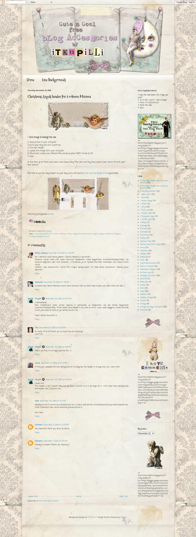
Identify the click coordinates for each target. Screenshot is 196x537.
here (52, 214)
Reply (37, 273)
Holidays (102, 234)
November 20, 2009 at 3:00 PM (58, 347)
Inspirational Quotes (148, 263)
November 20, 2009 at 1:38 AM (56, 282)
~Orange (143, 225)
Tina (36, 327)
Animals (143, 228)
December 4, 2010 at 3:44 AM (56, 441)
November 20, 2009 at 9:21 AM (59, 298)
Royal (142, 291)
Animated (144, 232)
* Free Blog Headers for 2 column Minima (154, 181)
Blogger (124, 517)
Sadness (143, 294)
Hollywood (144, 257)
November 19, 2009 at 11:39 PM (61, 253)
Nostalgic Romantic (148, 275)
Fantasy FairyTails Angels (88, 234)
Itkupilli (38, 298)
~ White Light (146, 219)
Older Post (123, 496)
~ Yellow (143, 222)
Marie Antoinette (147, 266)
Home (30, 79)
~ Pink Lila (144, 210)
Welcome (144, 310)
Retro (142, 288)
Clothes (143, 238)
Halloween (144, 250)
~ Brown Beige (72, 234)
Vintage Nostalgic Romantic (39, 236)
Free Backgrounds (54, 79)
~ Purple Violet (146, 213)
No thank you (145, 272)
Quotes (143, 285)
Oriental (143, 278)
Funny (142, 247)
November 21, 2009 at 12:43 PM (54, 363)
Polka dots (144, 282)
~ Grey (143, 207)
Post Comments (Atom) (49, 501)
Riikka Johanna (41, 253)
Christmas (144, 235)
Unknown (39, 425)
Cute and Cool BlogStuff (95, 173)
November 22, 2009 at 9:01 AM (59, 379)
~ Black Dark (145, 194)
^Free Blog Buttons (148, 191)
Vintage (143, 304)
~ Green (143, 203)
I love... (142, 260)
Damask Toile (145, 241)
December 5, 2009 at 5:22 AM (56, 425)
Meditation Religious (113, 234)
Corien (37, 363)
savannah (39, 282)
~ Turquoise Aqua (147, 216)
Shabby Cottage (146, 297)
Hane (37, 401)
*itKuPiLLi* (92, 517)
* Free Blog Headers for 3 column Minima (50, 234)
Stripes (143, 300)
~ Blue (142, 197)
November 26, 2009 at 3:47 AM (53, 401)
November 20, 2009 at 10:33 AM (52, 327)
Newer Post (33, 496)
